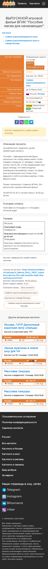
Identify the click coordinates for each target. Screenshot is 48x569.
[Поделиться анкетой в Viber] (21, 122)
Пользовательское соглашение (19, 417)
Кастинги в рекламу (13, 459)
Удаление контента (12, 428)
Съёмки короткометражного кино (21, 37)
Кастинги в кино (11, 454)
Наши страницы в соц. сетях (21, 484)
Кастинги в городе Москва (17, 298)
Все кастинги (27, 288)
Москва (41, 94)
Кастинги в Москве (12, 449)
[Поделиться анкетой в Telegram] (31, 122)
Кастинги (35, 4)
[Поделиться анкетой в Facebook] (17, 122)
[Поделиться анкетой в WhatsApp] (26, 122)
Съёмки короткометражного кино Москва (24, 305)
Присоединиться (35, 67)
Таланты (22, 4)
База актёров (9, 470)
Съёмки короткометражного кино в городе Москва (22, 42)
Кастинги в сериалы (13, 465)
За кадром (7, 475)
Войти (30, 63)
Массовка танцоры (17, 371)
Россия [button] (6, 437)
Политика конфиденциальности (19, 422)
